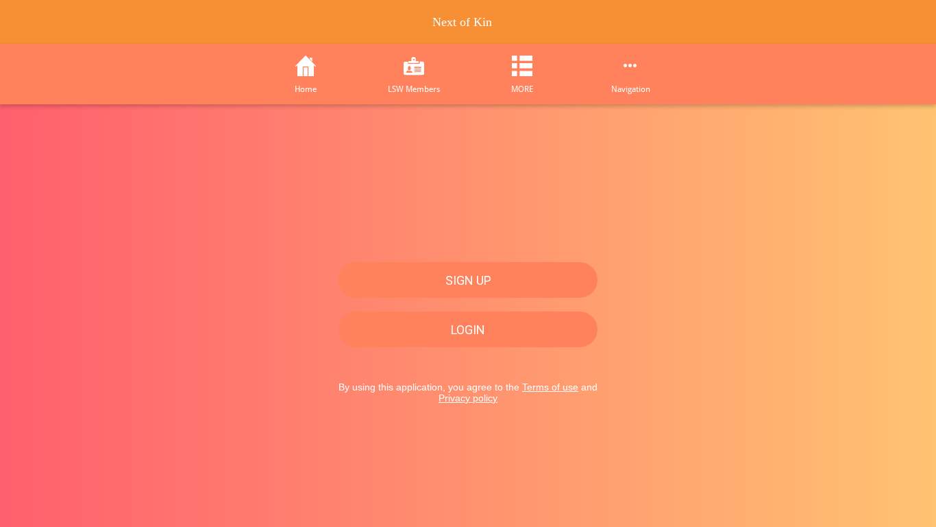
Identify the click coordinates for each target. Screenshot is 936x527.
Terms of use (550, 387)
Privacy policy (468, 398)
